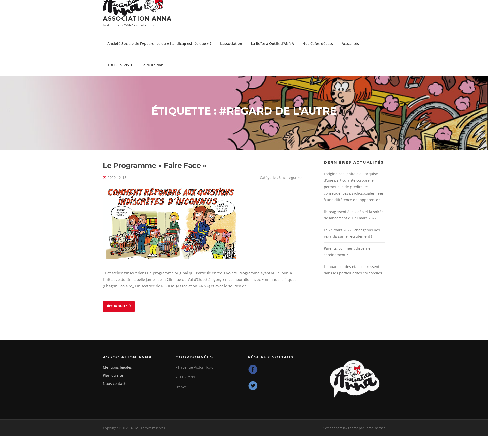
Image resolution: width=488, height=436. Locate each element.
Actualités (350, 43)
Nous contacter (116, 383)
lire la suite (117, 306)
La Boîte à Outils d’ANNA (272, 43)
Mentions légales (117, 367)
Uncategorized (291, 177)
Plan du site (113, 375)
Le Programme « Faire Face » (155, 165)
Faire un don (152, 65)
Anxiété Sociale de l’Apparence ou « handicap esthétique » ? (159, 43)
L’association (231, 43)
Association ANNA (137, 18)
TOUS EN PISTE (120, 65)
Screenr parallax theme (340, 428)
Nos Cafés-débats (317, 43)
